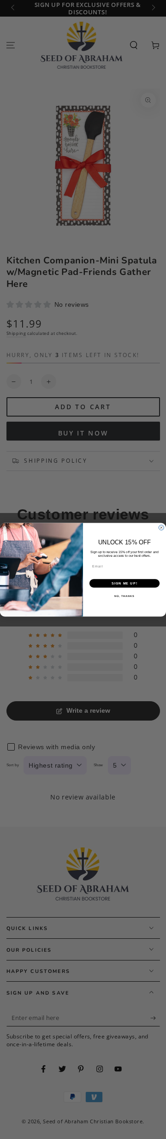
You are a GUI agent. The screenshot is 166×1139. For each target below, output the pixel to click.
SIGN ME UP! (124, 583)
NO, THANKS (124, 596)
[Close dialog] (161, 527)
